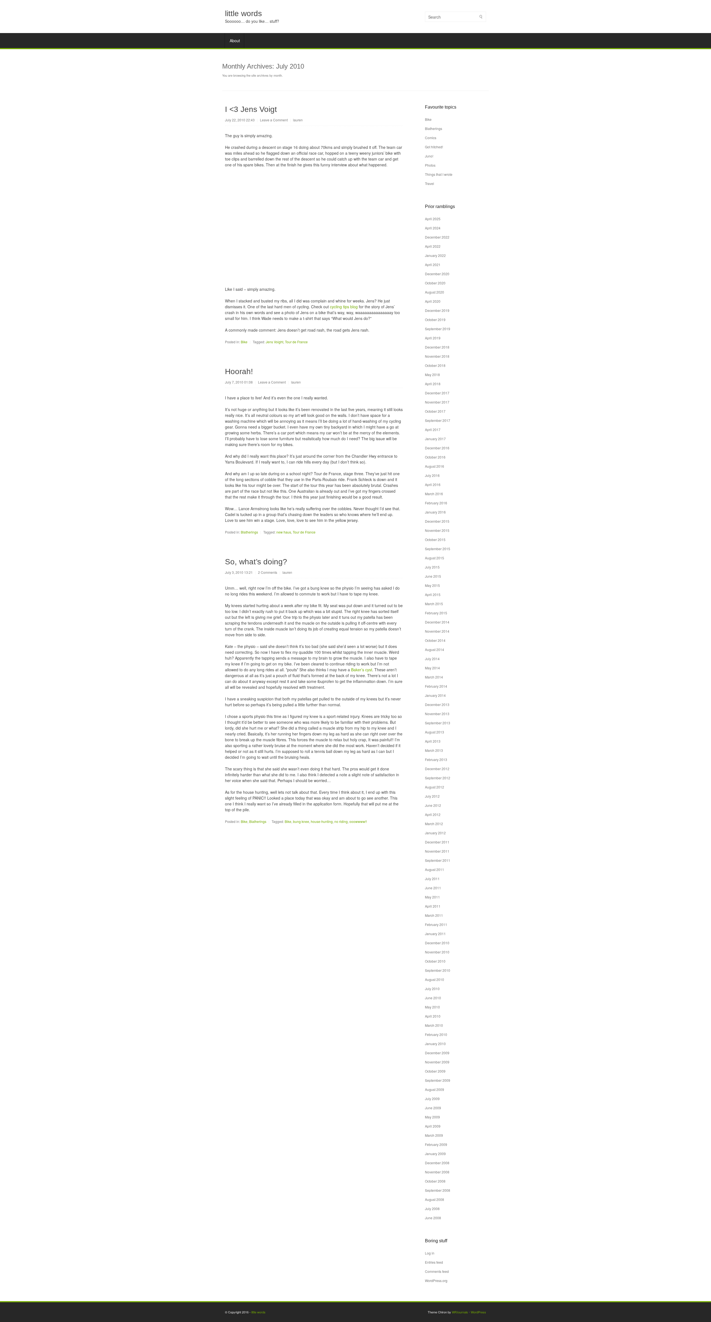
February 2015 (436, 612)
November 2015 (437, 530)
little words (243, 13)
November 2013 (437, 713)
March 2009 (434, 1135)
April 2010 (432, 1016)
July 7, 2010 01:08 (239, 382)
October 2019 (435, 319)
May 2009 (432, 1117)
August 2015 (434, 557)
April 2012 (432, 814)
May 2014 (432, 667)
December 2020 (437, 273)
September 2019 (437, 328)
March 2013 (434, 750)
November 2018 (437, 356)
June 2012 (433, 805)
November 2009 (437, 1062)
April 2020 (432, 301)
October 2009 (435, 1071)
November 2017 (437, 402)
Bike (244, 341)
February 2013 (436, 759)
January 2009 (435, 1153)
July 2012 (432, 796)
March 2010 (434, 1025)
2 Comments (267, 572)
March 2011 (434, 915)
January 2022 (435, 255)
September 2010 (437, 970)
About (235, 40)
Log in (429, 1253)
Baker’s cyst (361, 669)
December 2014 (437, 622)
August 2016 (434, 466)
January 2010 (435, 1043)
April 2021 (432, 264)
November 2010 (437, 952)
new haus (283, 532)
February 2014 (436, 686)
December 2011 (437, 842)
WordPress (478, 1312)
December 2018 (437, 347)
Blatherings (249, 532)
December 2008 (437, 1162)
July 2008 (432, 1208)
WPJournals (460, 1312)
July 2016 (432, 475)
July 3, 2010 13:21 (239, 572)
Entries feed (434, 1262)
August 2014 (434, 649)
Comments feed (437, 1271)
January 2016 (435, 512)
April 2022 (432, 246)
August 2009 (434, 1089)
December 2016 (437, 447)
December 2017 (437, 392)
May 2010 (432, 1007)
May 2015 (432, 585)
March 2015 (434, 603)
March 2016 (434, 493)
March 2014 (434, 677)
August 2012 (434, 787)
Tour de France (296, 341)
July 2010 (432, 988)
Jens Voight (274, 341)
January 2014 (435, 695)
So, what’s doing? (256, 561)
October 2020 (435, 283)
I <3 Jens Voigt (251, 109)
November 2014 (437, 631)
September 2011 (437, 860)
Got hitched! (434, 146)
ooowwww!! (358, 821)
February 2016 (436, 502)
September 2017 (437, 420)
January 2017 (435, 438)
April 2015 (432, 594)
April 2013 (432, 741)
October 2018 (435, 365)
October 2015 (435, 539)
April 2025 (432, 218)
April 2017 (432, 429)
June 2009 (433, 1107)
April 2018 (432, 383)
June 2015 (433, 576)
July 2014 (432, 658)
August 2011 (434, 869)
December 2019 (437, 310)
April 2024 (432, 228)
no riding (341, 821)
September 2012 (437, 777)
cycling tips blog (344, 306)
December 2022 (437, 237)
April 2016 (432, 484)
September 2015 (437, 548)
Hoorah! (239, 371)
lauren (298, 119)
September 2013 (437, 722)
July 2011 (432, 878)
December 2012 (437, 768)
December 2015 (437, 521)
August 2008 (434, 1199)
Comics (430, 137)
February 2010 (436, 1034)
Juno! (429, 156)
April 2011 (432, 906)
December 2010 (437, 942)
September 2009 (437, 1080)
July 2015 (432, 567)
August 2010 (434, 979)
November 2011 (437, 851)
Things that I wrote (438, 174)
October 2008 (435, 1181)
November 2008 (437, 1172)
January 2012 (435, 832)
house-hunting (322, 821)
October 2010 (435, 961)
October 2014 (435, 640)
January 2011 (435, 933)
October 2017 (435, 411)
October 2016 (435, 457)
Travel (429, 183)
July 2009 (432, 1098)
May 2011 (432, 897)
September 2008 (437, 1190)
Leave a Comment (274, 119)
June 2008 (433, 1217)
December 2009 (437, 1052)
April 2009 (432, 1126)
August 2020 (434, 292)
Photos (430, 165)
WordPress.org (436, 1280)
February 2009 (436, 1144)
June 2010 (433, 997)
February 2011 (436, 924)
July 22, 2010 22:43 (240, 119)
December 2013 (437, 704)
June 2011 (433, 887)
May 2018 (432, 374)
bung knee (301, 821)
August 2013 (434, 732)
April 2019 (432, 337)
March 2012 (434, 823)
